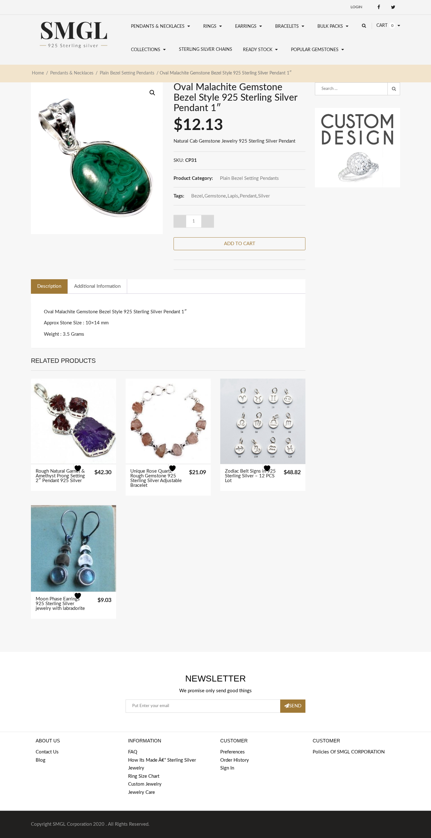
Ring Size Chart (143, 776)
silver (264, 196)
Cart (381, 25)
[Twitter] (393, 7)
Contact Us (47, 752)
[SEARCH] (393, 89)
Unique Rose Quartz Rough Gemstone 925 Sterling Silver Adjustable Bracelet (156, 478)
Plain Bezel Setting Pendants (127, 73)
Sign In (227, 768)
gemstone (215, 196)
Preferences (232, 752)
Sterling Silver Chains (205, 49)
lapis (232, 196)
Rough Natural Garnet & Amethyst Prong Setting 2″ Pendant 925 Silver (60, 476)
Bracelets (287, 26)
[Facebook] (379, 7)
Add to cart (239, 243)
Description (49, 286)
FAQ (132, 752)
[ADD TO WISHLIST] (81, 472)
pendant (248, 196)
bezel (197, 196)
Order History (234, 760)
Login (356, 7)
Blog (40, 760)
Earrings (246, 26)
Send (295, 706)
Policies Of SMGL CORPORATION (349, 752)
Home (38, 73)
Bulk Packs (330, 26)
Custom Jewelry (145, 784)
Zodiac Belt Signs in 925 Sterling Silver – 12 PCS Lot (250, 476)
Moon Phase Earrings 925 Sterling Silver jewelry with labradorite (60, 604)
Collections (145, 50)
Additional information (97, 286)
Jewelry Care (141, 792)
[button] (152, 92)
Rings (209, 26)
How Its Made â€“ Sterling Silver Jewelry (162, 764)
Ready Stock (257, 50)
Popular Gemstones (315, 50)
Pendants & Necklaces (158, 26)
